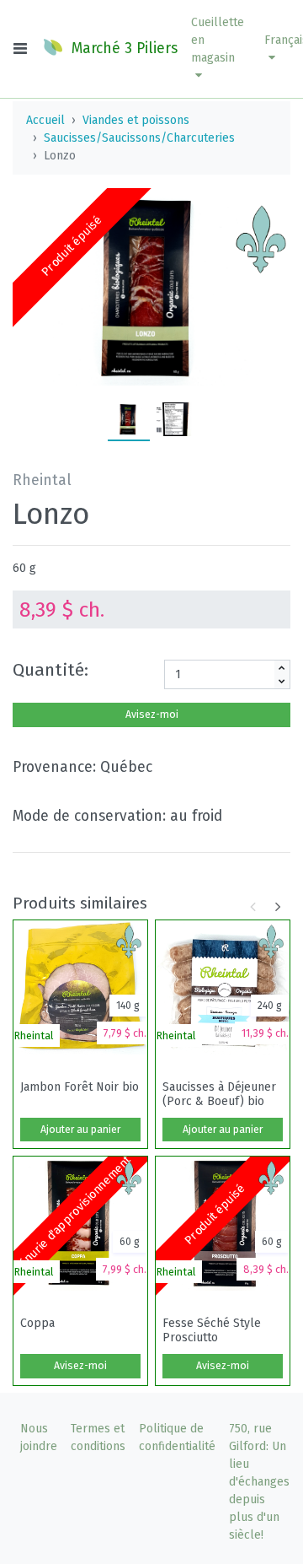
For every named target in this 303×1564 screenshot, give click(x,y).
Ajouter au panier (80, 1129)
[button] (217, 49)
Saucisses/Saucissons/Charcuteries (139, 138)
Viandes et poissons (135, 120)
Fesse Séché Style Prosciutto (211, 1330)
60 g (24, 568)
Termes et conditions (98, 1437)
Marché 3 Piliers (122, 48)
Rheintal (33, 1035)
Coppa (37, 1323)
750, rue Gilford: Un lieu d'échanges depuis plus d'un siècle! (259, 1481)
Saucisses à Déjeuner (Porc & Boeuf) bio (219, 1094)
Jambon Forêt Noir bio (79, 1087)
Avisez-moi (151, 714)
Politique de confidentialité (177, 1437)
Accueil (45, 120)
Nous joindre (38, 1437)
